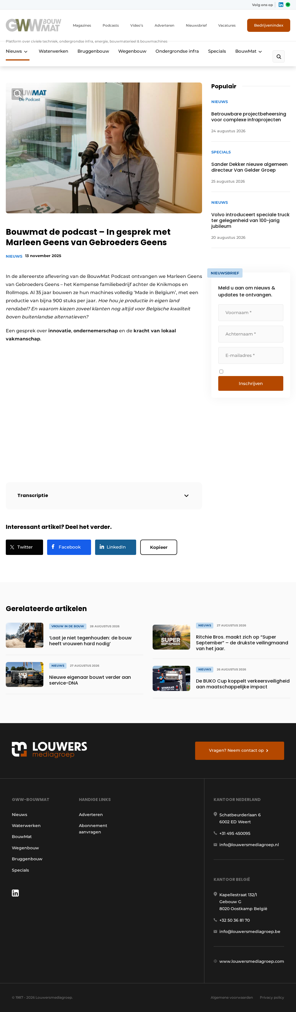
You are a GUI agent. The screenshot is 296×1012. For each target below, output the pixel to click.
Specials (217, 51)
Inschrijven (251, 383)
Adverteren (164, 25)
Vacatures (227, 25)
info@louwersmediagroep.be (249, 931)
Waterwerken (53, 51)
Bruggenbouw (93, 51)
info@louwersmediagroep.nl (249, 844)
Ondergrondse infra (177, 51)
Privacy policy (272, 997)
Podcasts (111, 25)
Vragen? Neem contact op (236, 750)
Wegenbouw (132, 51)
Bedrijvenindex (268, 25)
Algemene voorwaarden (232, 997)
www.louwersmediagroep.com (251, 961)
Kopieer (158, 547)
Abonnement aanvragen (93, 829)
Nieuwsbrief (196, 25)
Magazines (82, 25)
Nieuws (14, 51)
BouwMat (245, 51)
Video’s (136, 25)
